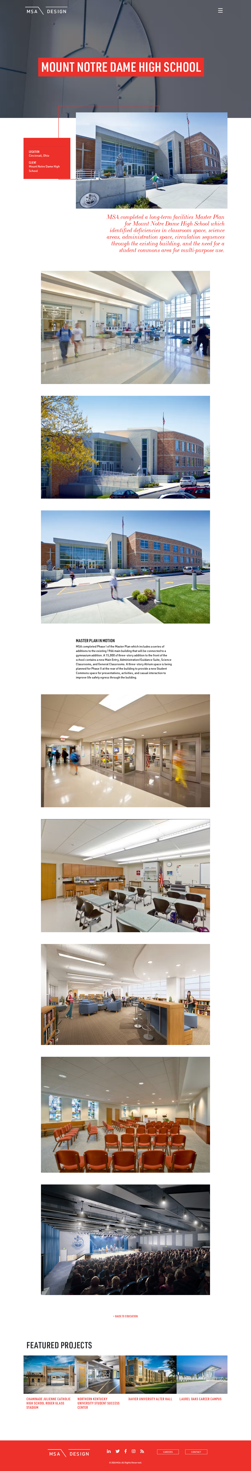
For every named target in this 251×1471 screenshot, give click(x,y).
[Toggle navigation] (220, 10)
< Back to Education (125, 1316)
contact (196, 1451)
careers (168, 1451)
